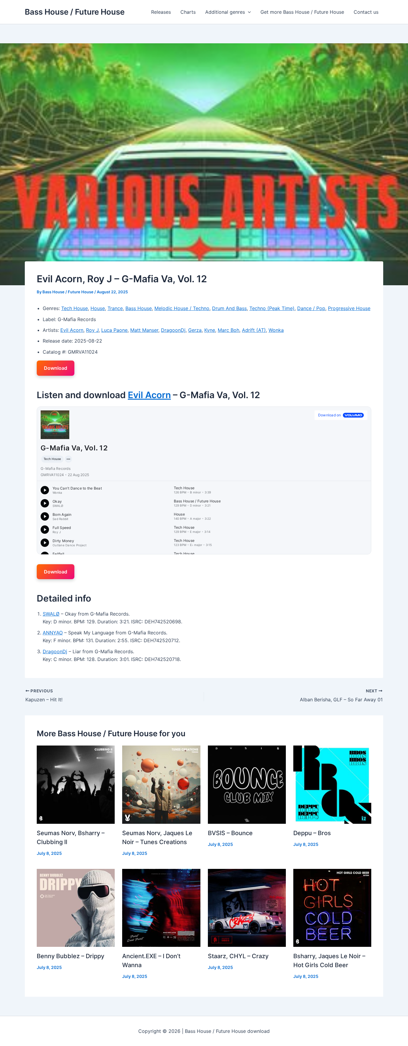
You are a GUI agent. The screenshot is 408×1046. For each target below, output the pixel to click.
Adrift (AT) (254, 330)
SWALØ (51, 614)
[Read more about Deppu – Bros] (332, 784)
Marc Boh (228, 330)
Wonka (276, 330)
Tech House (74, 308)
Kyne (209, 330)
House (98, 308)
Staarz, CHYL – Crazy (238, 956)
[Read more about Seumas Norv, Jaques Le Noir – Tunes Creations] (161, 784)
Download (55, 368)
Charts (188, 12)
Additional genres (225, 12)
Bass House (138, 308)
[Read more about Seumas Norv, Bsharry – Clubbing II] (76, 784)
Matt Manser (144, 330)
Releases (161, 12)
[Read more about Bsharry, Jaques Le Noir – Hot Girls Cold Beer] (332, 907)
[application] (248, 12)
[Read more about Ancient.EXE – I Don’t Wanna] (161, 907)
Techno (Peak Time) (272, 308)
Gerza (195, 330)
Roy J (92, 330)
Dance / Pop (311, 308)
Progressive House (349, 308)
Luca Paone (114, 330)
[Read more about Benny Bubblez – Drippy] (76, 907)
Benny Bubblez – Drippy (70, 956)
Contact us (366, 12)
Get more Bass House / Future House (302, 12)
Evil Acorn (71, 330)
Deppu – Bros (312, 833)
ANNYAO (53, 633)
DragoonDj (173, 330)
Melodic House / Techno (181, 308)
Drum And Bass (229, 308)
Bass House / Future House (75, 11)
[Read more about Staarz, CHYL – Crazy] (247, 907)
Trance (115, 308)
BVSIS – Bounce (230, 833)
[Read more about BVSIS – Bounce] (247, 784)
